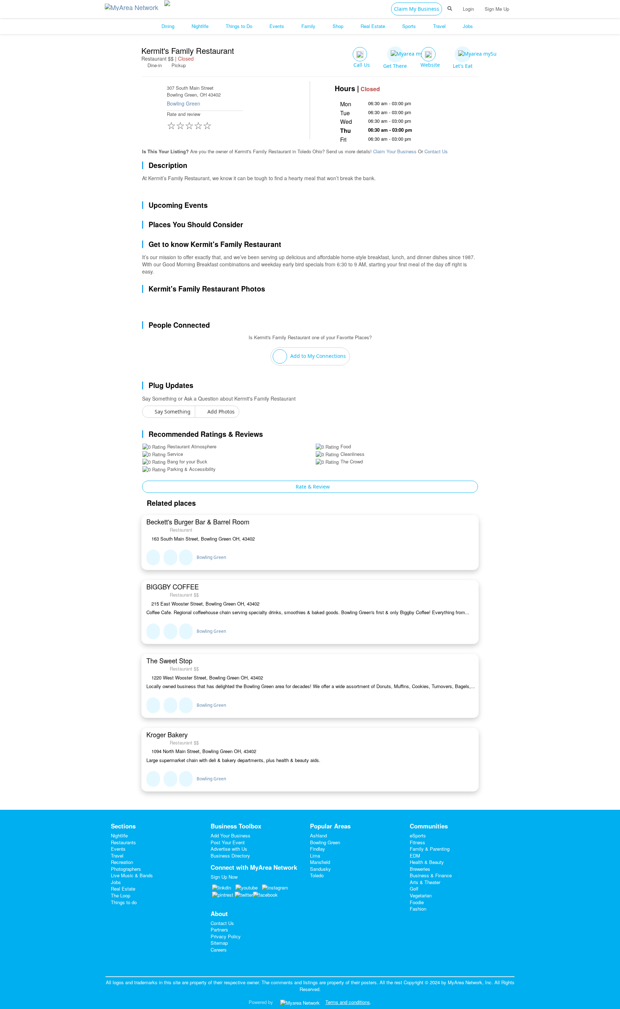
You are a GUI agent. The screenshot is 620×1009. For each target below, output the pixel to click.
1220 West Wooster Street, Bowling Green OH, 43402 (206, 677)
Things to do (124, 902)
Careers (219, 949)
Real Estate (123, 888)
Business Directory (230, 855)
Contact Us (436, 151)
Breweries (420, 868)
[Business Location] (186, 557)
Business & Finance (431, 875)
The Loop (120, 895)
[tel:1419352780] (170, 557)
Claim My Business (416, 8)
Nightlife (119, 835)
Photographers (126, 868)
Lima (315, 855)
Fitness (417, 842)
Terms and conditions (347, 1002)
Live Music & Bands (132, 875)
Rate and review (189, 121)
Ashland (318, 835)
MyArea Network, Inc (470, 982)
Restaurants (123, 842)
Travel (117, 855)
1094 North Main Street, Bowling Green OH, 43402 (203, 751)
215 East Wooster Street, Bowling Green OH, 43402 (204, 604)
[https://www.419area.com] (133, 5)
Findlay (317, 848)
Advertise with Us (229, 848)
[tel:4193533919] (170, 779)
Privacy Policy (226, 936)
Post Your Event (228, 842)
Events (118, 848)
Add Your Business (230, 835)
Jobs (116, 882)
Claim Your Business (395, 151)
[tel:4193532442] (170, 631)
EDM (415, 855)
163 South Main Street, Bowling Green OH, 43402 (202, 539)
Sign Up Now (224, 876)
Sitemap (219, 942)
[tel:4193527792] (170, 705)
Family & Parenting (430, 848)
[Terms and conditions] (300, 1002)
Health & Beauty (427, 862)
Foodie (417, 902)
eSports (418, 835)
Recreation (122, 862)
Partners (219, 929)
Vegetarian (421, 895)
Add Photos (220, 411)
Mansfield (320, 862)
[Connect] (153, 557)
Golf (414, 888)
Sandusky (320, 868)
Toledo (317, 875)
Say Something (172, 411)
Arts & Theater (425, 882)
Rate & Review (312, 486)
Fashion (418, 908)
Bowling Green (183, 103)
